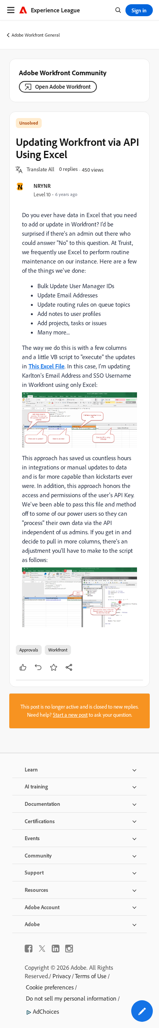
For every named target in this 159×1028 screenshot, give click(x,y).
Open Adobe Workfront (63, 86)
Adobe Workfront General (36, 35)
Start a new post (70, 714)
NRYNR (42, 185)
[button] (40, 170)
